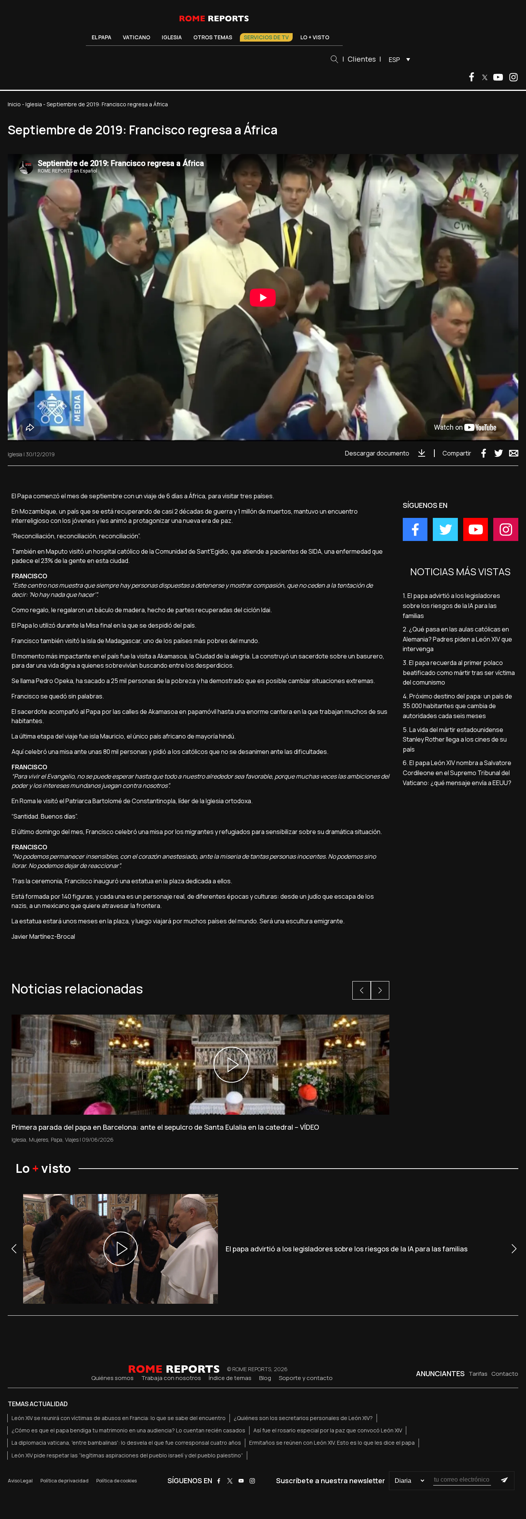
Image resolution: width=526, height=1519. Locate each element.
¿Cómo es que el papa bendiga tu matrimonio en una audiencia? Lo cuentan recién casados (128, 1430)
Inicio (14, 104)
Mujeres (38, 1139)
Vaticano (136, 37)
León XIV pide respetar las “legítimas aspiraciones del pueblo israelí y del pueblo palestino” (127, 1455)
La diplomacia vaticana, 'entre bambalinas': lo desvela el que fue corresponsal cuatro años (126, 1442)
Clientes (362, 59)
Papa (56, 1139)
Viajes (72, 1139)
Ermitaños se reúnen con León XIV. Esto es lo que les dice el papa (332, 1442)
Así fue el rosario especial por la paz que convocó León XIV (327, 1430)
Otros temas (212, 37)
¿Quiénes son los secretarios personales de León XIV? (303, 1418)
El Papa (101, 37)
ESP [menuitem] (394, 59)
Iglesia (172, 37)
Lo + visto (314, 37)
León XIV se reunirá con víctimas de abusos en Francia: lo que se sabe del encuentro (119, 1418)
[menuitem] (397, 59)
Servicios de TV (266, 37)
